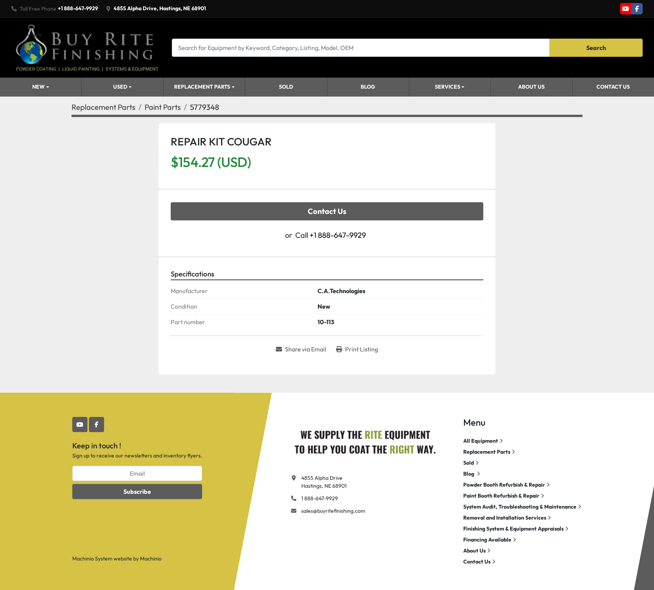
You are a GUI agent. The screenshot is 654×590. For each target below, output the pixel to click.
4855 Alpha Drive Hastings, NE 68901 (324, 481)
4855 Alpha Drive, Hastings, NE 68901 (160, 8)
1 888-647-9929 (319, 498)
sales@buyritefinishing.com (333, 510)
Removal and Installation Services (504, 517)
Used (120, 86)
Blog (368, 86)
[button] (40, 87)
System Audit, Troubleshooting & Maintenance (519, 506)
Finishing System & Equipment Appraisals (513, 528)
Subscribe (137, 491)
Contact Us (613, 86)
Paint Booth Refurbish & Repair (501, 495)
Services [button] (447, 86)
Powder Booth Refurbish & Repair (504, 484)
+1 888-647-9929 (78, 8)
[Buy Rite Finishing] (365, 440)
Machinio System (92, 558)
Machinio (151, 558)
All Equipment (480, 440)
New (38, 86)
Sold (286, 86)
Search (596, 48)
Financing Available (487, 539)
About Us (531, 86)
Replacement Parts (202, 86)
